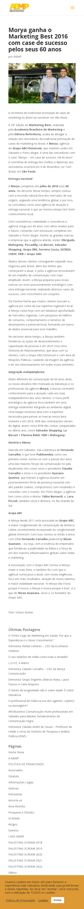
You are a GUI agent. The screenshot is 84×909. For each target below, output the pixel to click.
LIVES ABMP (16, 836)
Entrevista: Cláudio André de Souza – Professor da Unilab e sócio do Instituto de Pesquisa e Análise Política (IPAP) (40, 731)
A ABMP (13, 758)
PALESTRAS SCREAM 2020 (25, 854)
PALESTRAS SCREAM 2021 (25, 860)
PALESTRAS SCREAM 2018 (25, 842)
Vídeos (12, 872)
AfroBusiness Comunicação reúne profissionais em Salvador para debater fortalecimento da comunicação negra (40, 716)
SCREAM (13, 818)
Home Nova (16, 752)
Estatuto (13, 776)
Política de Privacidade (20, 900)
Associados (15, 770)
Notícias (13, 788)
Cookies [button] (43, 900)
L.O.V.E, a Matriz (18, 663)
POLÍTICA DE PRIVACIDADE (26, 764)
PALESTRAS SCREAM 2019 (25, 848)
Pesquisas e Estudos (21, 812)
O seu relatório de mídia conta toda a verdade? (38, 657)
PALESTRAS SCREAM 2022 (25, 866)
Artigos (12, 824)
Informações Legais (21, 782)
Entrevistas (15, 794)
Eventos (13, 830)
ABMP (17, 56)
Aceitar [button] (58, 900)
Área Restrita (16, 806)
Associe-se (15, 800)
